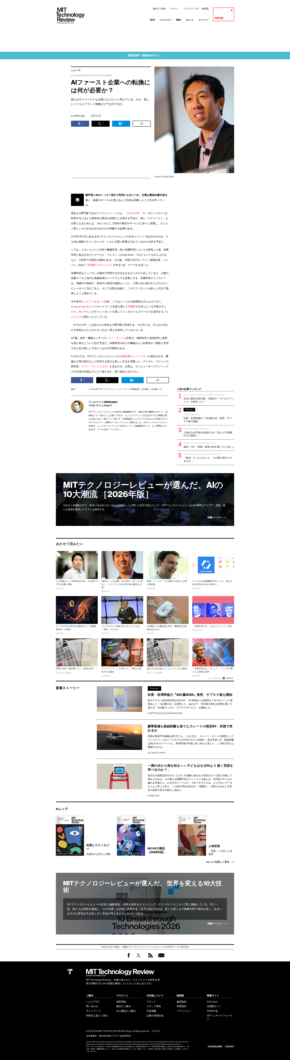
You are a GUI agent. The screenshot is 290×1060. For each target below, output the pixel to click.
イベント (203, 20)
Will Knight (79, 115)
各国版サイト (214, 1006)
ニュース (76, 70)
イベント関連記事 (131, 389)
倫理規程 (181, 1001)
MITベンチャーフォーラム (219, 1017)
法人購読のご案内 (126, 1010)
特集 (179, 20)
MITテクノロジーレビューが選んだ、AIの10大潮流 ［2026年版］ (143, 489)
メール (100, 429)
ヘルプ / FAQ (92, 1001)
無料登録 (219, 18)
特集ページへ (215, 517)
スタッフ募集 (154, 1006)
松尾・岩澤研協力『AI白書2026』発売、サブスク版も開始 (208, 415)
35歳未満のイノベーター (133, 356)
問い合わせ (92, 1006)
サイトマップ (93, 1010)
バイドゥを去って (94, 301)
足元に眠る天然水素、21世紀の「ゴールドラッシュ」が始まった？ (209, 398)
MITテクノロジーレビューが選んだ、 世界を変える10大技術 (142, 887)
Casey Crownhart (157, 752)
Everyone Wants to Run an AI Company (91, 75)
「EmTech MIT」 (133, 213)
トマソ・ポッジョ (116, 338)
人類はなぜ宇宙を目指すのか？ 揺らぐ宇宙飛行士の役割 (208, 432)
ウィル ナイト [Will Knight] (103, 402)
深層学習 (133, 306)
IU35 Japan (212, 1001)
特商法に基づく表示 (97, 1015)
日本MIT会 (212, 1010)
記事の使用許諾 (155, 1015)
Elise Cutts (154, 795)
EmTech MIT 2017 (96, 389)
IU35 (152, 20)
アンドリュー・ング (113, 389)
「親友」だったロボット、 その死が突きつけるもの (208, 457)
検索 (204, 8)
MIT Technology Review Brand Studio (166, 713)
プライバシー (184, 1010)
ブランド (151, 1001)
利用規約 (181, 1006)
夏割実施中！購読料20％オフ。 (145, 55)
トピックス (165, 20)
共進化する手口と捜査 (98, 849)
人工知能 (144, 389)
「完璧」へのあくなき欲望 (220, 849)
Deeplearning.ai (79, 306)
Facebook (129, 957)
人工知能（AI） (156, 389)
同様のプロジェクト (101, 265)
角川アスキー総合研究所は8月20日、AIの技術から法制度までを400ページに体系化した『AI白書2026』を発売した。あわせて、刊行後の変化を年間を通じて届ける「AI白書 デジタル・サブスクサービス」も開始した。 (190, 704)
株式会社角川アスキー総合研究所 (115, 1036)
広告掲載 (151, 1010)
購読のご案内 (159, 8)
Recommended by (215, 678)
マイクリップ (189, 8)
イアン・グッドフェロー (95, 366)
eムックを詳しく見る (217, 862)
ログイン (174, 8)
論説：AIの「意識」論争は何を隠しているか (208, 445)
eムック (190, 20)
